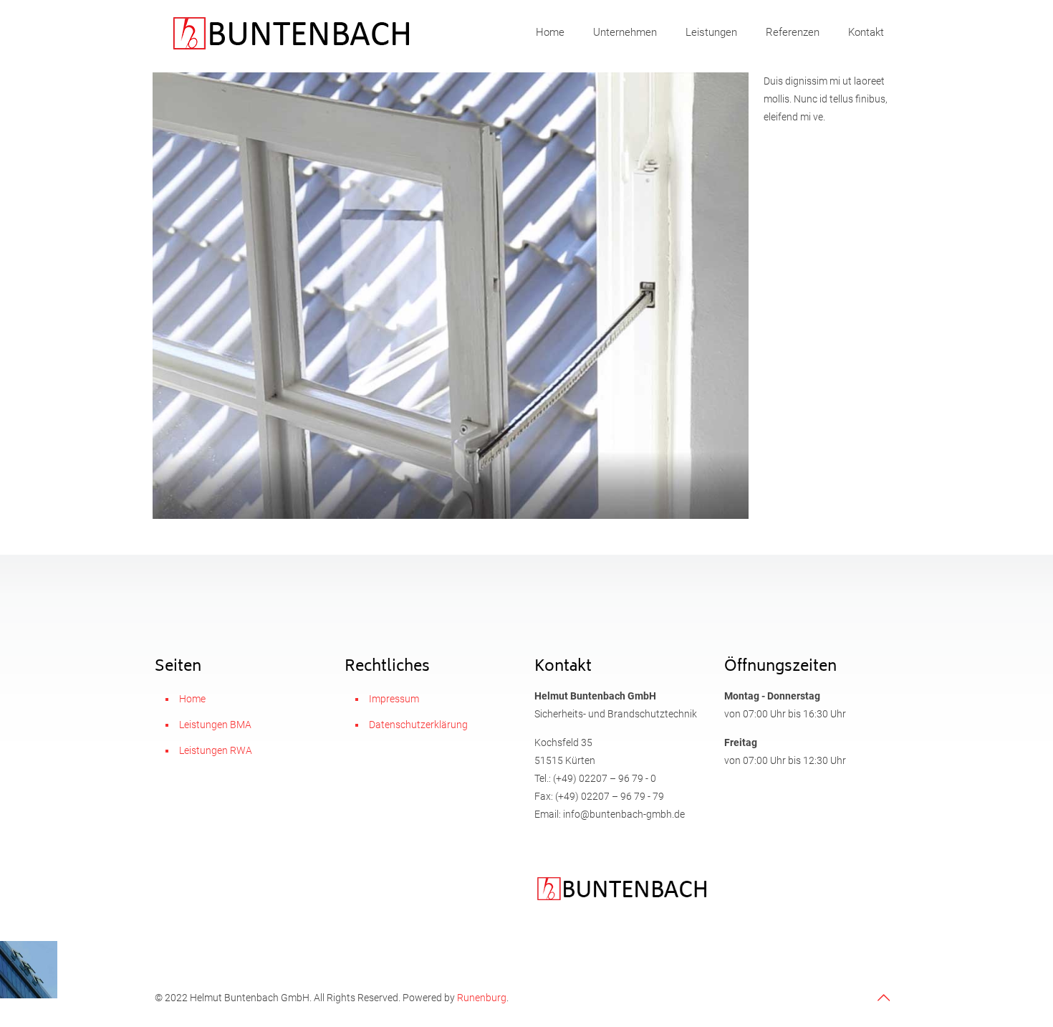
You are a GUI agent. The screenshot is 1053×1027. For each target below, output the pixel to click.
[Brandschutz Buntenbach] (290, 32)
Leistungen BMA (215, 724)
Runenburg (481, 997)
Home (192, 698)
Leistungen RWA (215, 750)
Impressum (394, 698)
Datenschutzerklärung (418, 724)
